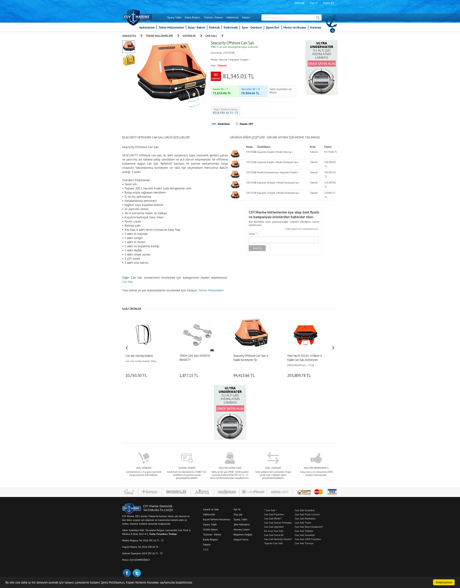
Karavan (315, 27)
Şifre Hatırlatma (242, 524)
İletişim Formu (241, 539)
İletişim (246, 17)
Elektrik (214, 27)
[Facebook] (126, 572)
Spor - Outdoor (252, 27)
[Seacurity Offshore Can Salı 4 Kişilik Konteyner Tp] (251, 334)
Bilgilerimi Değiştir (243, 534)
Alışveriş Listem (242, 529)
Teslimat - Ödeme (213, 17)
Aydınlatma (147, 27)
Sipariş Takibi (174, 17)
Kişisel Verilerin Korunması (216, 519)
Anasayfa (129, 36)
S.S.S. (206, 549)
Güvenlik (189, 36)
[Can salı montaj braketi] (143, 334)
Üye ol (314, 2)
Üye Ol (237, 509)
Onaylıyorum (444, 582)
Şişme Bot (272, 27)
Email (253, 234)
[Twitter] (136, 572)
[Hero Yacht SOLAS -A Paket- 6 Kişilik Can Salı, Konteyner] (305, 334)
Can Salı (211, 36)
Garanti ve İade (211, 509)
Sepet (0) (328, 2)
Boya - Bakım (196, 27)
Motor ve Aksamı (294, 27)
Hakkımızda (232, 17)
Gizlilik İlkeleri (210, 529)
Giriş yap (300, 2)
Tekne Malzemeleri (171, 27)
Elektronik (231, 27)
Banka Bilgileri (192, 17)
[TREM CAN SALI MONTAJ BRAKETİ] (197, 334)
